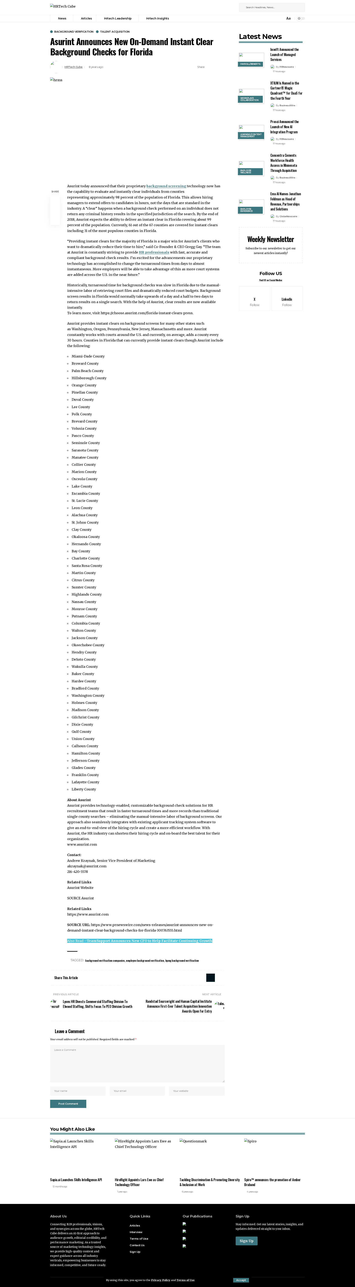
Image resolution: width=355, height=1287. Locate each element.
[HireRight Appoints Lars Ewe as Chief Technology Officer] (145, 1157)
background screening (166, 186)
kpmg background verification (182, 960)
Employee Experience (246, 210)
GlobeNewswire (288, 216)
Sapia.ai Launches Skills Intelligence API (76, 1179)
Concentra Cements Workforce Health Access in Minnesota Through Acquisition (283, 163)
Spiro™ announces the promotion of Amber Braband (272, 1182)
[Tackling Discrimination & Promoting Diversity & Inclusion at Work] (210, 1157)
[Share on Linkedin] (215, 67)
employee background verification (145, 960)
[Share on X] (209, 67)
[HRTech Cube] (63, 7)
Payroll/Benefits (250, 64)
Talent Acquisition (115, 31)
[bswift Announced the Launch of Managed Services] (251, 60)
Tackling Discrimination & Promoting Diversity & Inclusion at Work (210, 1182)
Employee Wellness (245, 171)
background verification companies (105, 960)
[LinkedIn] (233, 7)
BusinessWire (287, 105)
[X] (228, 7)
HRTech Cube (74, 67)
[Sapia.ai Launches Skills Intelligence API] (80, 1157)
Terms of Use (185, 1280)
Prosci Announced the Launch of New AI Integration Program (284, 126)
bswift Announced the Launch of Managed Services (284, 54)
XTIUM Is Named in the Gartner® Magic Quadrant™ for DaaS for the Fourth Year (286, 90)
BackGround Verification (73, 31)
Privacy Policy (160, 1280)
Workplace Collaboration (249, 99)
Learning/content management (251, 135)
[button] (241, 1280)
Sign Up (247, 1241)
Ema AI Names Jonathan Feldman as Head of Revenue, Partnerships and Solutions (285, 201)
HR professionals (154, 252)
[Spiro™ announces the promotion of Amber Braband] (274, 1157)
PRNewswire (287, 66)
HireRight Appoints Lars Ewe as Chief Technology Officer (139, 1182)
